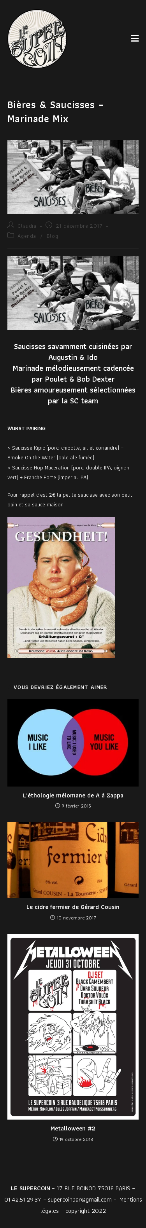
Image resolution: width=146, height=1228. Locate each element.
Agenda (27, 236)
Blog (52, 236)
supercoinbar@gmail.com (80, 1199)
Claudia (27, 226)
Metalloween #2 (73, 1128)
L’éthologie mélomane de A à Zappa (73, 795)
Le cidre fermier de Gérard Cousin (73, 907)
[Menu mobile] (135, 38)
